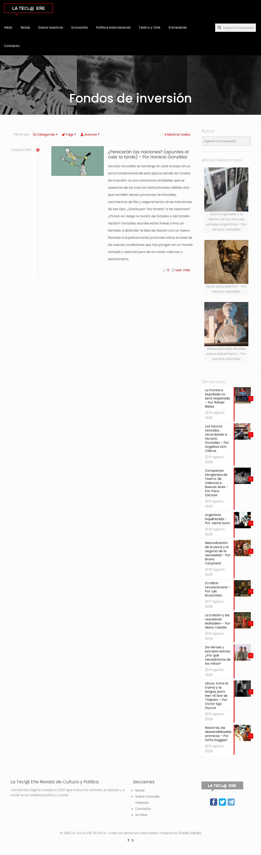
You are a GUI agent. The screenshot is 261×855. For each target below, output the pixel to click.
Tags (69, 134)
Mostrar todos (178, 134)
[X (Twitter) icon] (132, 840)
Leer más (182, 270)
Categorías (46, 134)
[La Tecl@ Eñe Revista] (28, 9)
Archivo (141, 815)
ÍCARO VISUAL (190, 833)
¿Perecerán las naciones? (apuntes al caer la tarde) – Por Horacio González (148, 154)
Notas (140, 790)
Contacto (143, 808)
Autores (90, 134)
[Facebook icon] (128, 840)
